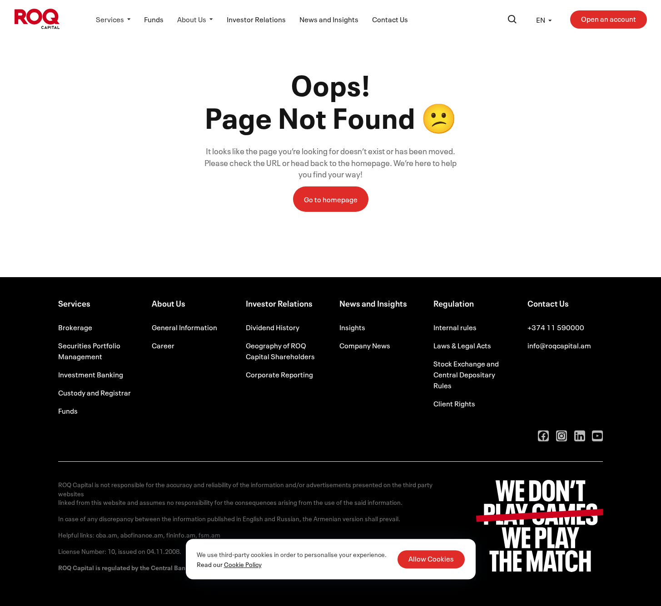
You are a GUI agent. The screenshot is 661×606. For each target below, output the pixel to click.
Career (163, 345)
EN (540, 19)
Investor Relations (256, 19)
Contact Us (390, 19)
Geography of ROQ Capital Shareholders (280, 350)
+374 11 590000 (555, 327)
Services (110, 19)
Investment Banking (90, 374)
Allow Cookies (431, 558)
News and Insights (328, 19)
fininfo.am (180, 534)
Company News (364, 345)
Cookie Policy (243, 564)
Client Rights (454, 403)
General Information (184, 327)
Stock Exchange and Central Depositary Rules (466, 374)
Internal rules (455, 327)
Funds (154, 19)
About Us (191, 19)
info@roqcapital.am (559, 345)
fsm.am (209, 534)
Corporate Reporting (279, 374)
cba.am (106, 534)
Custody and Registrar (94, 392)
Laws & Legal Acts (462, 345)
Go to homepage (331, 199)
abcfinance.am (141, 534)
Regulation (453, 304)
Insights (352, 327)
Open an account (608, 19)
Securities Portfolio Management (89, 350)
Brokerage (75, 327)
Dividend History (272, 327)
